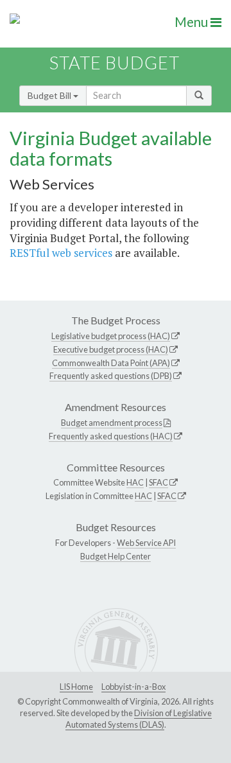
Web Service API (146, 543)
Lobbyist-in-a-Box (133, 686)
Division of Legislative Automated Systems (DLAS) (138, 719)
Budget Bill (50, 95)
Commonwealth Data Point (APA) (111, 363)
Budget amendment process (111, 422)
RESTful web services (61, 252)
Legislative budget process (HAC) (110, 336)
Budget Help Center (115, 556)
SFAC (158, 482)
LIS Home (76, 686)
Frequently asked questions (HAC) (111, 436)
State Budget (114, 62)
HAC (135, 482)
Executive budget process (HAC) (110, 349)
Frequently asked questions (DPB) (110, 376)
